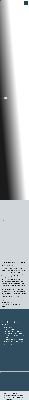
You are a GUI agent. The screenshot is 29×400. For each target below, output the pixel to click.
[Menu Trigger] (26, 3)
